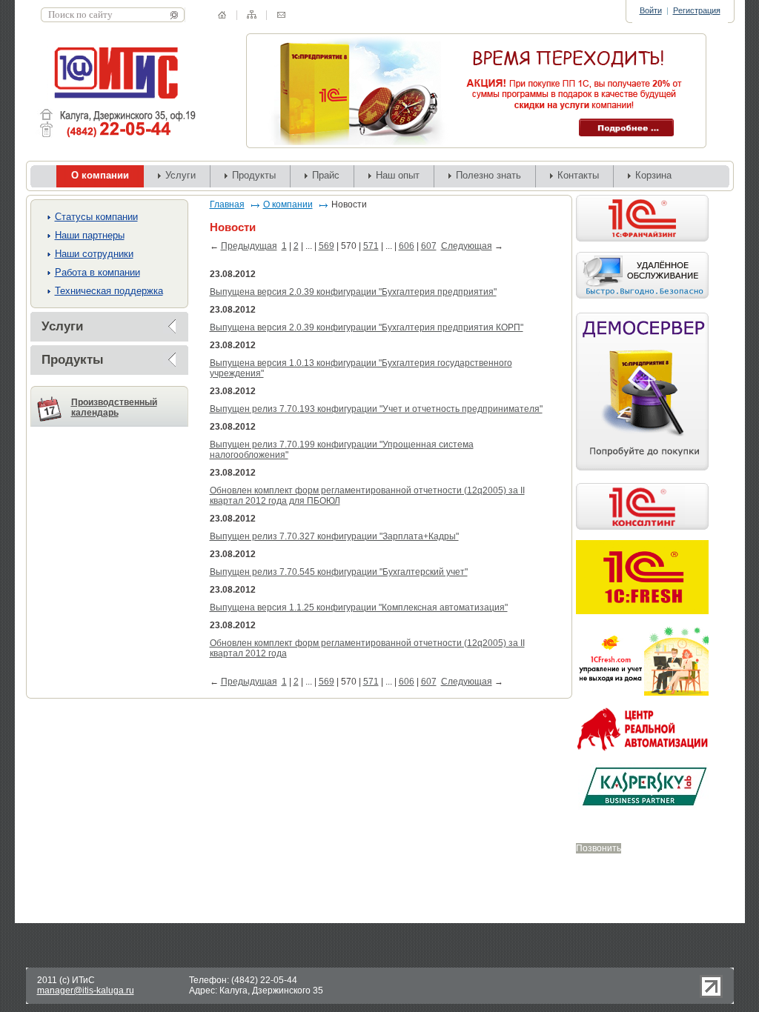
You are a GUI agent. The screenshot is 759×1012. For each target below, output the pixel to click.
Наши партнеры (90, 235)
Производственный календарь (114, 407)
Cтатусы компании (96, 216)
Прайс (325, 175)
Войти (651, 10)
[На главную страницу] (222, 15)
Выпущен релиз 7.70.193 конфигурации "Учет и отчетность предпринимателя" (376, 409)
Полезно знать (488, 175)
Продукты (254, 175)
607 (429, 246)
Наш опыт (398, 175)
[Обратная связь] (281, 15)
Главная (227, 204)
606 (406, 246)
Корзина (653, 175)
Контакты (578, 175)
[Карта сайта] (251, 14)
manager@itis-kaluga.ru (85, 990)
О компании (288, 204)
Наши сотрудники (94, 253)
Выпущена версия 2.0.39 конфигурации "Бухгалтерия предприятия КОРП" (366, 327)
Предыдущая (249, 246)
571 (371, 246)
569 (326, 246)
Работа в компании (97, 272)
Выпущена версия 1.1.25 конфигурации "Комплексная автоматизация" (359, 607)
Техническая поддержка (109, 290)
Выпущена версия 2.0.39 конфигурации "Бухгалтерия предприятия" (353, 292)
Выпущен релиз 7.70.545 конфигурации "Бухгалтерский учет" (339, 572)
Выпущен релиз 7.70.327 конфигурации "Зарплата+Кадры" (334, 536)
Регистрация (696, 10)
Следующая (466, 246)
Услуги (180, 175)
